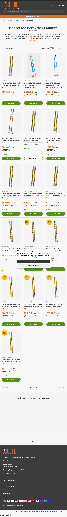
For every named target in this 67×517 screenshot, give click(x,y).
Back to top (33, 442)
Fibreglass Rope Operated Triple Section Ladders (33, 139)
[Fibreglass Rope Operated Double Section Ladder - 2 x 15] (11, 342)
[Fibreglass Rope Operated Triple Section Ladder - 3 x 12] (55, 121)
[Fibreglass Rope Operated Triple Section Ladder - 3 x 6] (55, 176)
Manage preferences (33, 265)
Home (5, 20)
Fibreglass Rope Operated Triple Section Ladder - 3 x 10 (11, 196)
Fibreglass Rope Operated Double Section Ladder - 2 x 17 (33, 306)
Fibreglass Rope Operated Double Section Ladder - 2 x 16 (55, 306)
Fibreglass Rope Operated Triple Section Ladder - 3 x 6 (55, 196)
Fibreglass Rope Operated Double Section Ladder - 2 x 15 (11, 361)
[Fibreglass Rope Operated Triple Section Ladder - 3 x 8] (33, 176)
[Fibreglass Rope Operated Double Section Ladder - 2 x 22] (33, 231)
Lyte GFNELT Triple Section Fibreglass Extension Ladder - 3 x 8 (33, 85)
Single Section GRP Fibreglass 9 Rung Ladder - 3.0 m (11, 140)
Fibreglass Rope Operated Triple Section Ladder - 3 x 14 (11, 85)
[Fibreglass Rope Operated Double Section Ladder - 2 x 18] (11, 287)
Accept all (33, 261)
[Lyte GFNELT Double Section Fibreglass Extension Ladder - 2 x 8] (55, 65)
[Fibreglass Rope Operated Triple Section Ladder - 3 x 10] (11, 176)
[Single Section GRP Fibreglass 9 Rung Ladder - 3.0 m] (11, 121)
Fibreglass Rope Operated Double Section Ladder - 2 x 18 (11, 306)
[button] (59, 5)
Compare (45, 48)
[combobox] (33, 11)
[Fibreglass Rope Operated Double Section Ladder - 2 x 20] (55, 231)
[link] (13, 387)
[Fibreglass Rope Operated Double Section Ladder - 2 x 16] (55, 287)
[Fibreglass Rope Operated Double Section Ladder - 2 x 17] (33, 287)
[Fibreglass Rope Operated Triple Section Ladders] (33, 121)
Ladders (10, 20)
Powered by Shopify (18, 505)
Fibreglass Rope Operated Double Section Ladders (11, 250)
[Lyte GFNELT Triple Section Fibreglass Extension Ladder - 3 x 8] (33, 65)
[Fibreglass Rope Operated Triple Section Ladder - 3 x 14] (11, 65)
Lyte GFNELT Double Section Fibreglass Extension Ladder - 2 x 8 (54, 85)
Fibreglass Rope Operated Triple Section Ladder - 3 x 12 (55, 140)
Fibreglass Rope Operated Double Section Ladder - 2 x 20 (55, 251)
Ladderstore (10, 505)
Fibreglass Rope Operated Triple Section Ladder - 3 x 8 (33, 196)
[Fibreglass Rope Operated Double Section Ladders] (11, 231)
